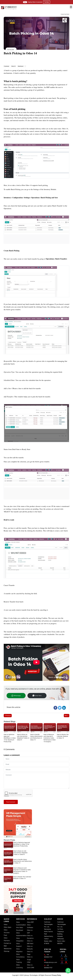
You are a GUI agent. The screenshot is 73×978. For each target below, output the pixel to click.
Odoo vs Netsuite (30, 947)
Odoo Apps (7, 927)
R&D (5, 946)
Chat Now (38, 695)
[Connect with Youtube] (66, 962)
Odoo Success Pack (7, 932)
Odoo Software (30, 926)
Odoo (5, 924)
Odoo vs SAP (30, 931)
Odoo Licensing (19, 966)
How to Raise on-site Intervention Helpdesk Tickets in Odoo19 (23, 737)
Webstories (7, 948)
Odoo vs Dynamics (30, 937)
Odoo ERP (30, 922)
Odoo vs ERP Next (30, 942)
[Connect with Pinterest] (62, 958)
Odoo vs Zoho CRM (30, 966)
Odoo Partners (7, 939)
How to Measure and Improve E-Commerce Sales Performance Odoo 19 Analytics (50, 738)
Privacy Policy (56, 975)
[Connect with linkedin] (66, 958)
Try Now (46, 2)
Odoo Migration (19, 950)
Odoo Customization (21, 923)
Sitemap (6, 951)
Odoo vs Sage (30, 953)
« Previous (8, 715)
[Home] (9, 9)
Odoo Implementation (21, 934)
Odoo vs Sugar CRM (30, 959)
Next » (66, 715)
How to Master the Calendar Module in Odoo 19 (63, 736)
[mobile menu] (71, 7)
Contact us (7, 943)
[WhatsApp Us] (68, 970)
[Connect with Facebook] (61, 955)
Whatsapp (17, 695)
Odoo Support (19, 945)
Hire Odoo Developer (19, 929)
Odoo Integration (19, 939)
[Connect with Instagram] (62, 962)
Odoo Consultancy (20, 955)
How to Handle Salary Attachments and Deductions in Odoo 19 (36, 737)
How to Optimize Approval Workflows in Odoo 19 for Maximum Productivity (10, 738)
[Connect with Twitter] (65, 955)
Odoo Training (19, 961)
